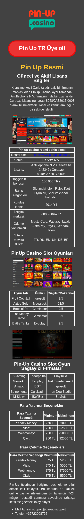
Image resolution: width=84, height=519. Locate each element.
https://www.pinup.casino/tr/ (51, 154)
